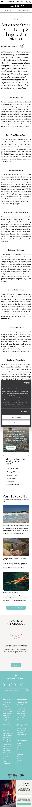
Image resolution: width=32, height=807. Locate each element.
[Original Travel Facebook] (5, 685)
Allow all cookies (16, 417)
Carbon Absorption (8, 740)
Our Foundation (7, 737)
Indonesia (20, 754)
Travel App (6, 759)
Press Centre (6, 763)
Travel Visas (20, 717)
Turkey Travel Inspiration (18, 568)
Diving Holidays (7, 720)
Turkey (16, 19)
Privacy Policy (21, 711)
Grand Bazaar (5, 219)
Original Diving (6, 752)
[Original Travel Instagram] (10, 685)
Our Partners (6, 750)
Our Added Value (7, 735)
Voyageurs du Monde (8, 761)
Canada (19, 763)
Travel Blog (6, 722)
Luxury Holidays (7, 715)
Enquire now (11, 447)
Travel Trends (6, 724)
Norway (19, 743)
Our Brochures (7, 744)
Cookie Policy (21, 709)
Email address (19, 793)
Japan (19, 745)
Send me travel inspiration (24, 803)
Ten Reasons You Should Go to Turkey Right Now (15, 559)
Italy (18, 750)
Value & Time (21, 720)
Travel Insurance (21, 715)
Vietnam (19, 760)
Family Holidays (7, 707)
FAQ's (19, 722)
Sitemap (19, 707)
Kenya (19, 758)
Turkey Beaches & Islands (19, 600)
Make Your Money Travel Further (22, 725)
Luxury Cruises (7, 713)
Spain (18, 756)
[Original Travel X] (16, 685)
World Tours (6, 717)
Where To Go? (6, 702)
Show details (23, 411)
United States (21, 748)
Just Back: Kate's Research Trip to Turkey (16, 525)
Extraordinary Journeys (6, 755)
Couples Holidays (7, 709)
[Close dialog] (31, 781)
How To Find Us (21, 728)
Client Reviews (21, 713)
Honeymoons (6, 704)
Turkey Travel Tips (19, 533)
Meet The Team (7, 746)
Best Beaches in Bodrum (10, 593)
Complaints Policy (22, 734)
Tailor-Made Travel (8, 733)
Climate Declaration (8, 742)
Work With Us (6, 748)
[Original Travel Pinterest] (21, 685)
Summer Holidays (7, 711)
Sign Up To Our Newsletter (21, 731)
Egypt (19, 752)
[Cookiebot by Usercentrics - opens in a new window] (23, 383)
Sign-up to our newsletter (11, 690)
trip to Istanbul (18, 88)
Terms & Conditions (22, 702)
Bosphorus (21, 337)
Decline (16, 423)
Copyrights (20, 704)
